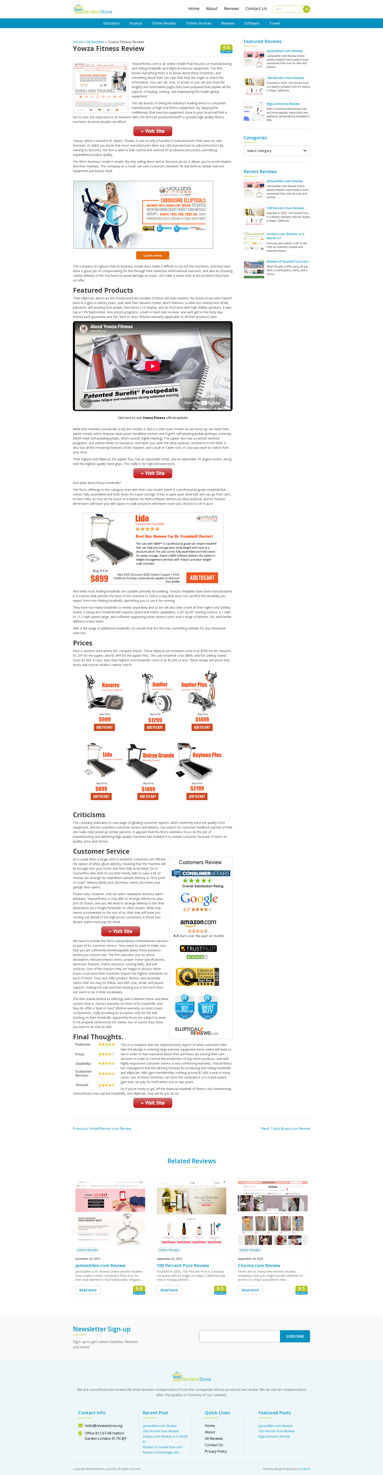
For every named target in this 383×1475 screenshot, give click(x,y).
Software (251, 23)
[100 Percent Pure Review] (254, 85)
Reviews (231, 8)
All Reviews (95, 41)
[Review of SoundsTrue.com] (254, 269)
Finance (135, 23)
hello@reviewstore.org (104, 1425)
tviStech (305, 1469)
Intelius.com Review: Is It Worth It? (286, 236)
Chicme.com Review (259, 1265)
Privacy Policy (216, 1451)
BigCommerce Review (283, 104)
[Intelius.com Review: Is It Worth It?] (254, 241)
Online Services (198, 23)
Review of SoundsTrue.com (288, 261)
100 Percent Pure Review (285, 78)
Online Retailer (164, 23)
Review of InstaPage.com (161, 1452)
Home (193, 8)
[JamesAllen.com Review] (254, 58)
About (212, 8)
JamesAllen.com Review (285, 51)
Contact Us (256, 8)
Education (111, 23)
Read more (88, 1290)
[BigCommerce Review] (254, 111)
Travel (274, 23)
